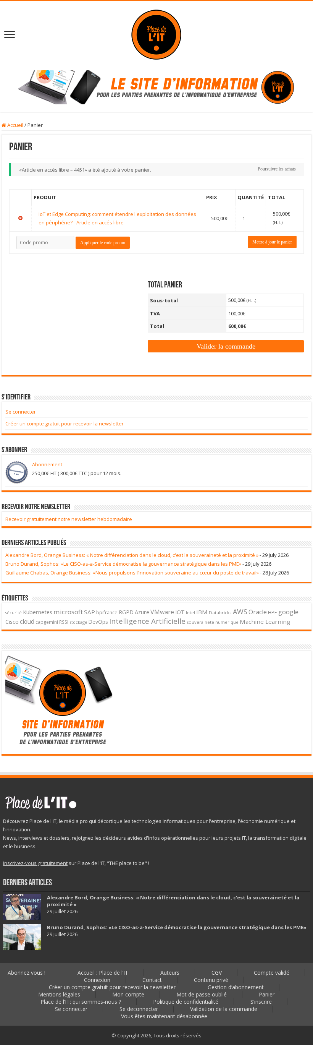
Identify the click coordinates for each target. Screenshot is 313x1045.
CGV (216, 972)
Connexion (97, 979)
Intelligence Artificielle (147, 621)
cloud (27, 621)
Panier (266, 994)
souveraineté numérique (213, 622)
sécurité (13, 612)
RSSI (63, 622)
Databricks (220, 612)
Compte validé (271, 972)
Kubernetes (37, 612)
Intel (190, 612)
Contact (152, 979)
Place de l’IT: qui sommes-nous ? (80, 1001)
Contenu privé (211, 979)
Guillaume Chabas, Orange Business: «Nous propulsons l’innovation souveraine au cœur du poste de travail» (132, 572)
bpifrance (107, 612)
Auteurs (169, 972)
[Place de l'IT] (156, 34)
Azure (142, 612)
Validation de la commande (223, 1009)
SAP (89, 612)
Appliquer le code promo (102, 242)
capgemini (46, 622)
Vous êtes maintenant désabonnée (164, 1016)
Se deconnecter (138, 1009)
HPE (272, 612)
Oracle (257, 612)
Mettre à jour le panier (272, 242)
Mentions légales (59, 994)
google (288, 612)
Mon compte (128, 994)
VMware (162, 612)
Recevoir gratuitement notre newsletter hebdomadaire (68, 519)
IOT (180, 612)
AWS (240, 611)
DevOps (98, 621)
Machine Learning (265, 621)
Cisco (12, 621)
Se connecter (20, 411)
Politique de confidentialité (185, 1001)
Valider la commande (226, 346)
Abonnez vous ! (26, 972)
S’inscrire (261, 1001)
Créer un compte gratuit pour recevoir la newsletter (64, 423)
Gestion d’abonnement (236, 987)
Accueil (14, 125)
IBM (202, 612)
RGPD (126, 612)
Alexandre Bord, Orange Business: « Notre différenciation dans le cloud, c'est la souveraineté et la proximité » (131, 555)
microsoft (68, 611)
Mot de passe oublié (201, 994)
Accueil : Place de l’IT (102, 972)
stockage (78, 622)
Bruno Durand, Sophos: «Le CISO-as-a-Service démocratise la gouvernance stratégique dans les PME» (123, 563)
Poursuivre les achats (277, 169)
